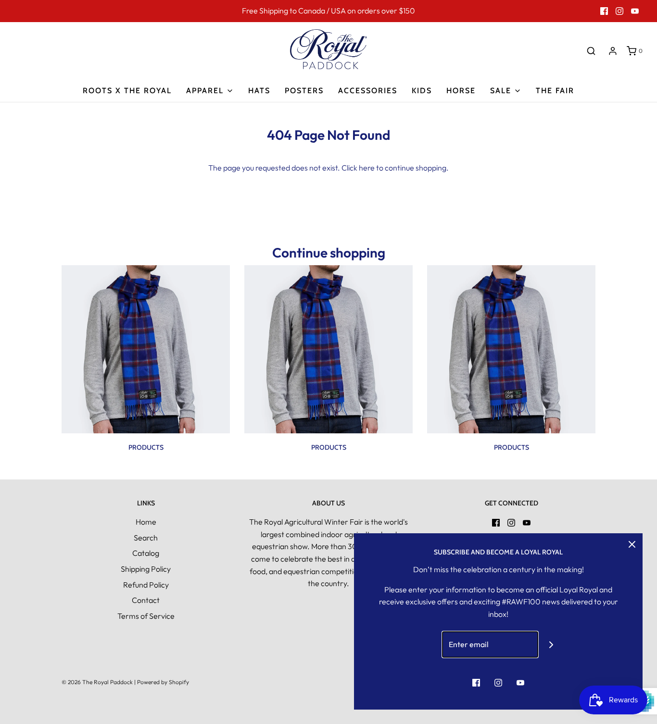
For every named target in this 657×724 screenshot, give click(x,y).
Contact (146, 600)
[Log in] (613, 51)
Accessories (367, 90)
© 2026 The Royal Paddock (97, 682)
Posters (304, 90)
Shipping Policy (146, 569)
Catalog (145, 553)
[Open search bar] (591, 50)
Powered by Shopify (163, 682)
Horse (461, 90)
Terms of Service (146, 616)
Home (146, 522)
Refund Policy (146, 584)
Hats (259, 90)
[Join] (551, 644)
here (367, 167)
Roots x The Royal (127, 90)
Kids (422, 90)
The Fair (555, 90)
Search (146, 537)
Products (146, 447)
